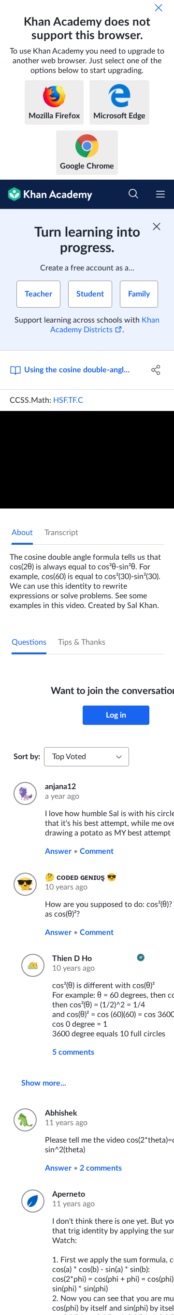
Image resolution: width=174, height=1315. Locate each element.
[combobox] (86, 756)
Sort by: (27, 757)
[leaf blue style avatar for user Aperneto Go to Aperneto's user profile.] (31, 1201)
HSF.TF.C (68, 400)
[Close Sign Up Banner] (156, 226)
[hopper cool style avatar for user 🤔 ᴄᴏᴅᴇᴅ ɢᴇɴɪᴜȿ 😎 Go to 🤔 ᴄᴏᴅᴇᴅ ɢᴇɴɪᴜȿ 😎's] (23, 884)
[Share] (156, 370)
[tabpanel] (87, 577)
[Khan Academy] (46, 194)
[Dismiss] (158, 7)
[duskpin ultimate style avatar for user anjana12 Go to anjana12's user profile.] (23, 793)
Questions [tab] (29, 642)
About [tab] (22, 533)
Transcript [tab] (61, 533)
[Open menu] (160, 194)
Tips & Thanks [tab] (81, 642)
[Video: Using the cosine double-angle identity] (87, 460)
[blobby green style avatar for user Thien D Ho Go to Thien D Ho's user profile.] (31, 965)
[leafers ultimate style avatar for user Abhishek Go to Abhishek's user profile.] (23, 1119)
